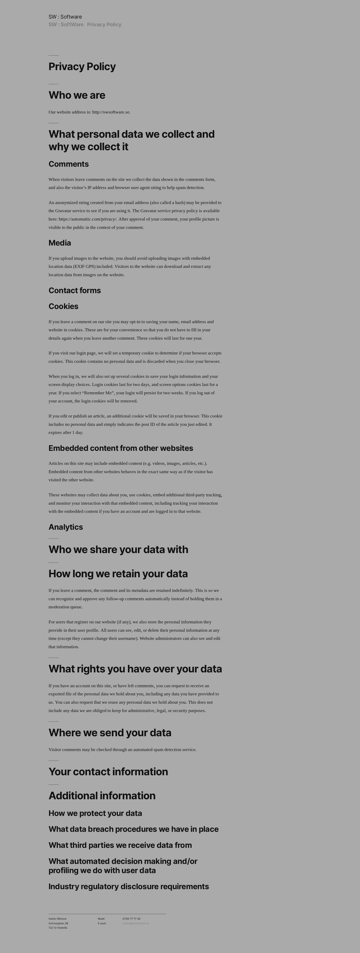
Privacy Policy (104, 24)
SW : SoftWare (66, 24)
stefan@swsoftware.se (135, 923)
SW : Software (65, 17)
